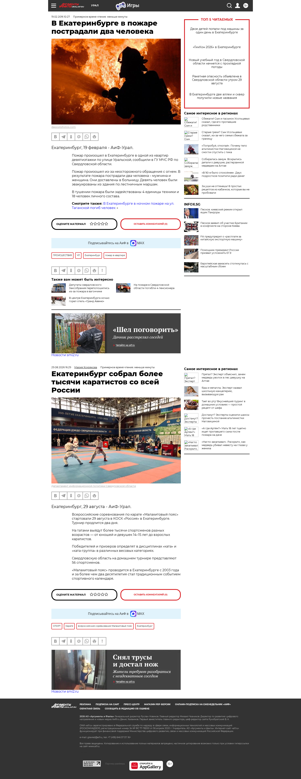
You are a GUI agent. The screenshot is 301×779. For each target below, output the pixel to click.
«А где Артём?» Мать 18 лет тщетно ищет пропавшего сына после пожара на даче (224, 431)
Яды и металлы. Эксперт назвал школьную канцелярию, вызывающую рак (222, 391)
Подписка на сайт (107, 704)
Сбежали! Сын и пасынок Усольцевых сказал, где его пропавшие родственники (226, 122)
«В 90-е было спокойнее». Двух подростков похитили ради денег (223, 174)
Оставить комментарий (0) (150, 224)
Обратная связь (90, 708)
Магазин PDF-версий (157, 704)
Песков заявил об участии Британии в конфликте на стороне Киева (223, 224)
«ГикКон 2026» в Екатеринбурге (217, 47)
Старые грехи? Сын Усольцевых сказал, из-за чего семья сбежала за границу (225, 135)
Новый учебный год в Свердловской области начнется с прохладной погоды (217, 63)
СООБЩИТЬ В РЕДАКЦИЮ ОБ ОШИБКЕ (127, 708)
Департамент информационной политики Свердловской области (93, 486)
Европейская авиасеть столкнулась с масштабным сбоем (224, 265)
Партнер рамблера (115, 763)
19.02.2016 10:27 (60, 16)
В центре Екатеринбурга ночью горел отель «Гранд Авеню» (89, 299)
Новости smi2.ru (65, 355)
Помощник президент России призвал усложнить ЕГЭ (219, 251)
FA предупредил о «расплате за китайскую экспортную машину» (221, 238)
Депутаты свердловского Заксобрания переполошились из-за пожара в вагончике (89, 288)
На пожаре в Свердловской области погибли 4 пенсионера (154, 286)
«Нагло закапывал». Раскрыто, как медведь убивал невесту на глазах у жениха (225, 445)
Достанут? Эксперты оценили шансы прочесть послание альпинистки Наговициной (225, 418)
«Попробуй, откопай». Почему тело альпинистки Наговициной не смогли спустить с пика (224, 149)
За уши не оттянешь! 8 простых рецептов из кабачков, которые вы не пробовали (225, 189)
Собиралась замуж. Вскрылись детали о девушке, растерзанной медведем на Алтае (223, 162)
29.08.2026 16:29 (61, 367)
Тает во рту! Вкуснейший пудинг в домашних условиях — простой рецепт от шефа (223, 404)
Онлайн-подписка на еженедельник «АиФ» (203, 704)
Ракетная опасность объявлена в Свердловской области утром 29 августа (217, 80)
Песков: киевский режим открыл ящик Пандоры (221, 211)
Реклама (85, 704)
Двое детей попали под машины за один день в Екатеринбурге (216, 30)
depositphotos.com (63, 127)
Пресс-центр (131, 704)
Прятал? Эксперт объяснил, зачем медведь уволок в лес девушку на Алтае (223, 377)
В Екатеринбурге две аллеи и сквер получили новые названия (216, 96)
